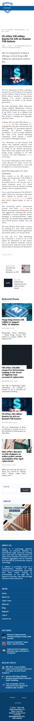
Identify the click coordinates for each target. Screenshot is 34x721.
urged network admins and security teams (17, 197)
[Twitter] (26, 12)
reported (22, 208)
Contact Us (6, 619)
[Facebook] (23, 12)
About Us (5, 597)
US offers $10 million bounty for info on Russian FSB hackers (12, 416)
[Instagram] (29, 12)
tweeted (29, 155)
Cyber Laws (6, 601)
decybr (10, 29)
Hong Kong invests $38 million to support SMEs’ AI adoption (13, 322)
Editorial (5, 604)
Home (3, 45)
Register (5, 611)
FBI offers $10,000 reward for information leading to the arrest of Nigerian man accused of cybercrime (13, 372)
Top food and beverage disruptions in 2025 (12, 269)
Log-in (4, 615)
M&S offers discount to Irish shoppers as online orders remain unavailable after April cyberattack (12, 456)
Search (6, 487)
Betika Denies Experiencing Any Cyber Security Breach (20, 284)
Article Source (7, 254)
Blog (7, 31)
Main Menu (7, 8)
